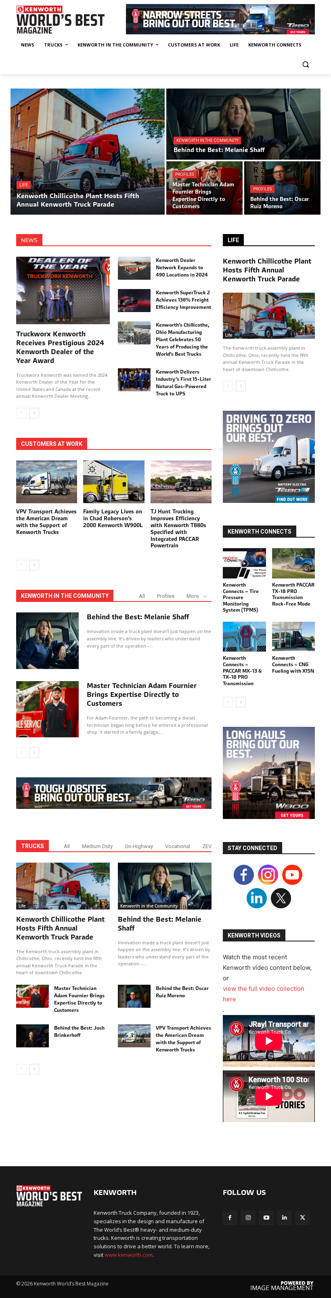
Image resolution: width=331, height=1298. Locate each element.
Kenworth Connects (259, 531)
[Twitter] (302, 1218)
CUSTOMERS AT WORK (51, 444)
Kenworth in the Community (207, 140)
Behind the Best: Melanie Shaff (138, 616)
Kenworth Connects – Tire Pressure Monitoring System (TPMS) (241, 597)
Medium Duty (97, 846)
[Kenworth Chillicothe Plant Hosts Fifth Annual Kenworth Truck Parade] (87, 152)
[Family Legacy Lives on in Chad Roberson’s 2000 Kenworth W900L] (113, 481)
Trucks (32, 846)
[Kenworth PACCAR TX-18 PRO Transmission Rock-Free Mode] (293, 563)
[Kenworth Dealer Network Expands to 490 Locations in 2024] (134, 268)
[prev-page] (21, 413)
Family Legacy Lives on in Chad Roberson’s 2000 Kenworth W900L (113, 518)
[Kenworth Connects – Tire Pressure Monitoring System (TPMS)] (244, 563)
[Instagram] (248, 1218)
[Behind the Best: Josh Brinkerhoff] (32, 1035)
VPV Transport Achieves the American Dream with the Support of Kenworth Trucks (46, 522)
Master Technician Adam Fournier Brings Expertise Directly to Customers (142, 694)
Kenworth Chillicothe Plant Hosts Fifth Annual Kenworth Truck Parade (60, 928)
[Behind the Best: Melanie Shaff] (243, 124)
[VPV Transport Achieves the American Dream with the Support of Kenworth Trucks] (46, 481)
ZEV (207, 846)
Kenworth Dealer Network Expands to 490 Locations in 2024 (182, 267)
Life (23, 185)
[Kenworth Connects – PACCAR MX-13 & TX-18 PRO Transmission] (244, 637)
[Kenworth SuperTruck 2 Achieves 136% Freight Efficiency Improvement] (134, 300)
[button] (305, 64)
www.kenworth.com (129, 1254)
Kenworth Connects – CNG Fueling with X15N (293, 664)
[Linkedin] (284, 1218)
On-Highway (139, 846)
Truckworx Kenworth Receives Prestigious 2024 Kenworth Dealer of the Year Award (60, 347)
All (142, 596)
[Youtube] (266, 1218)
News (29, 240)
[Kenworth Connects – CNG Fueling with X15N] (293, 637)
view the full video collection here (263, 994)
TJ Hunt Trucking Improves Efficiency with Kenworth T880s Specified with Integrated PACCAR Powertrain (178, 528)
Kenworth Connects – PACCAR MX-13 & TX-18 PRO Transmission (242, 670)
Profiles (184, 174)
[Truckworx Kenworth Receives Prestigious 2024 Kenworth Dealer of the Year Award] (63, 290)
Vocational (177, 846)
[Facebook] (230, 1218)
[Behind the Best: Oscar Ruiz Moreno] (282, 188)
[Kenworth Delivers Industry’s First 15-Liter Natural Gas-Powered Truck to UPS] (134, 379)
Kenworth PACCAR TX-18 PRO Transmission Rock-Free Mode (293, 594)
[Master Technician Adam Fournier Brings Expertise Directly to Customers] (204, 188)
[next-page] (34, 413)
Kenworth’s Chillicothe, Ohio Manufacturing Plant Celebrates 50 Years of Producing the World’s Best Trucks (182, 339)
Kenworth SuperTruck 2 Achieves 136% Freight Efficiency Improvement (183, 299)
